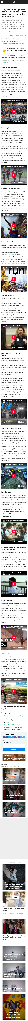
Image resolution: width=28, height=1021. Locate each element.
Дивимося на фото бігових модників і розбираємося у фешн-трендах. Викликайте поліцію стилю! (14, 885)
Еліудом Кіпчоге (17, 136)
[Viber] (17, 737)
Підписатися (14, 749)
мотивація (4, 766)
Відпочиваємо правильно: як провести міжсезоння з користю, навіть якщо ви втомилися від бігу (13, 956)
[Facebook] (5, 737)
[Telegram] (11, 737)
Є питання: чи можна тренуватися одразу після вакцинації (12, 974)
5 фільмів (7, 727)
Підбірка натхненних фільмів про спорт (14, 717)
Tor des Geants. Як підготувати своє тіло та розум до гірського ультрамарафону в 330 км (14, 1015)
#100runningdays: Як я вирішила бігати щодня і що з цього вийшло (14, 759)
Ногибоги (14, 2)
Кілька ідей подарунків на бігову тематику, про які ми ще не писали (14, 937)
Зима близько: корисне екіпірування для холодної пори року (13, 988)
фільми (14, 766)
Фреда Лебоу (12, 254)
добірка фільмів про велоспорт (13, 724)
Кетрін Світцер (7, 315)
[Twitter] (22, 737)
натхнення (19, 766)
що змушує (4, 443)
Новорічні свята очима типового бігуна (14, 909)
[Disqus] (14, 839)
